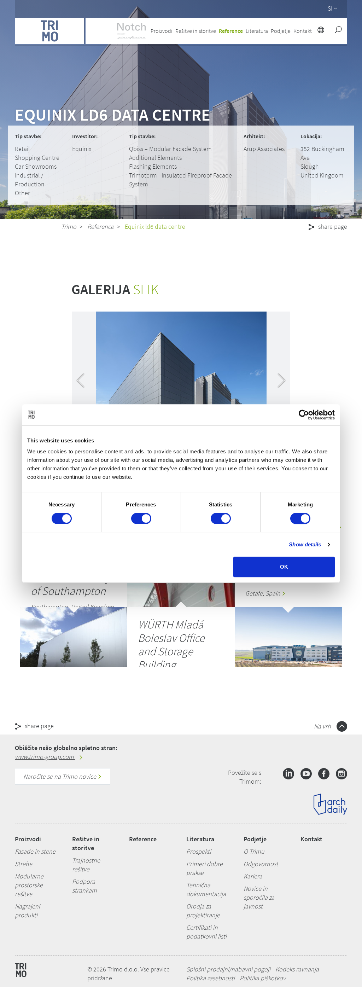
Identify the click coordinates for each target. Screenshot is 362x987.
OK (284, 567)
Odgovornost (261, 864)
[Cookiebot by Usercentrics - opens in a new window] (304, 415)
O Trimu (254, 851)
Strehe (23, 864)
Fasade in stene (35, 851)
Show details (305, 544)
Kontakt (311, 839)
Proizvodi (28, 839)
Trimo (68, 226)
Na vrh (323, 726)
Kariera (253, 876)
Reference (231, 30)
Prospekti (198, 851)
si (330, 8)
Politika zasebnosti (210, 978)
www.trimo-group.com (45, 757)
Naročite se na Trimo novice (60, 776)
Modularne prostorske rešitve (29, 885)
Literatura (200, 839)
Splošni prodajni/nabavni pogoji (228, 969)
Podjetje (255, 839)
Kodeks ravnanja (297, 969)
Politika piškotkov (263, 978)
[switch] (141, 518)
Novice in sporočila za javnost (259, 897)
